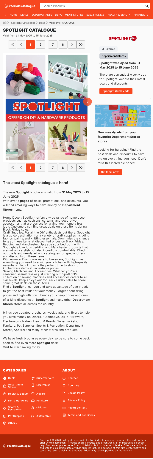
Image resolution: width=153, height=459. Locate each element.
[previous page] (21, 44)
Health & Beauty (119, 14)
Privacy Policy (76, 400)
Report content (77, 407)
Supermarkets (42, 14)
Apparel (139, 14)
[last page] (80, 44)
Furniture (42, 400)
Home (13, 14)
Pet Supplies (16, 415)
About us (73, 385)
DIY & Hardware (18, 400)
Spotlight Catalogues (22, 22)
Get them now (110, 172)
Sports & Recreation (15, 408)
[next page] (72, 44)
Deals (24, 14)
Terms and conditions (81, 415)
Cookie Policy (76, 392)
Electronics (95, 14)
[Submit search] (147, 6)
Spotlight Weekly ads (116, 91)
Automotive (43, 415)
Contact (73, 378)
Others (12, 423)
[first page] (12, 44)
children (41, 407)
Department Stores (69, 14)
